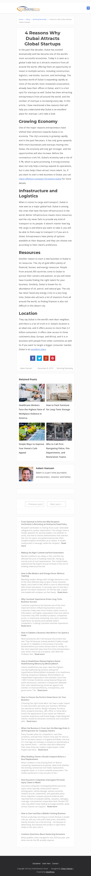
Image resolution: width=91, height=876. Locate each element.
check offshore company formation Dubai (40, 178)
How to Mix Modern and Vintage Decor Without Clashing (42, 574)
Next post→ (56, 504)
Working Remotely (65, 368)
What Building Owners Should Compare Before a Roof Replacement (43, 758)
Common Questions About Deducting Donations (43, 834)
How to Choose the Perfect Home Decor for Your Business (43, 698)
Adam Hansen (26, 368)
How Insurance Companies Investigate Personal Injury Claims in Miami (43, 781)
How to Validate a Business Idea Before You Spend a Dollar (45, 634)
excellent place (38, 349)
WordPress (50, 872)
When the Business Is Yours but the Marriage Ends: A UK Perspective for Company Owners (45, 729)
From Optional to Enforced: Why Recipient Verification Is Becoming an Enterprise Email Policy (44, 523)
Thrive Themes (67, 868)
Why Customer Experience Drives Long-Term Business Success (41, 600)
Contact (55, 863)
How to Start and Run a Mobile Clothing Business (43, 813)
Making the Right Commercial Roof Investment (42, 552)
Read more (63, 592)
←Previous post (34, 504)
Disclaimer (37, 863)
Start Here (46, 863)
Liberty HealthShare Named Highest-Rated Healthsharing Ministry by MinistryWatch (40, 662)
